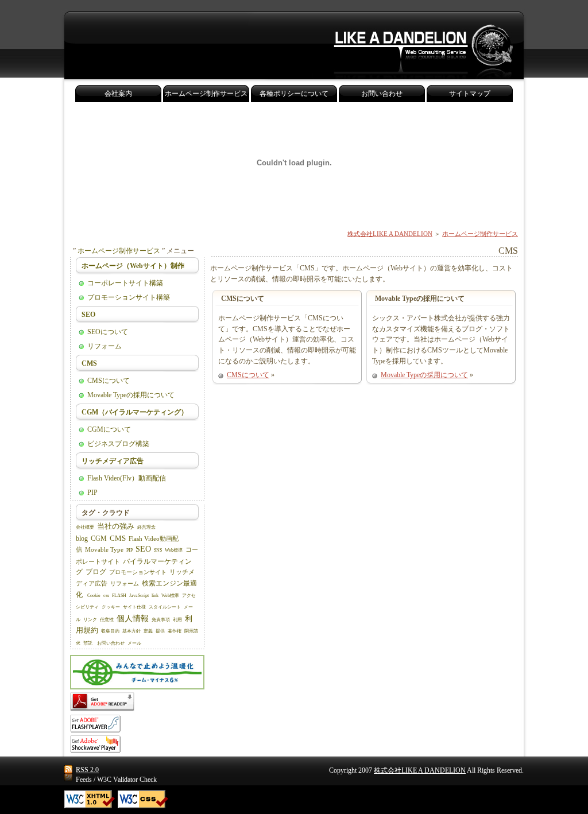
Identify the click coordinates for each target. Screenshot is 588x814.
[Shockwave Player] (95, 751)
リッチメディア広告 (113, 461)
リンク (90, 619)
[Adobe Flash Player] (95, 730)
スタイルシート (165, 607)
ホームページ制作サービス (480, 233)
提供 (160, 631)
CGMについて (109, 429)
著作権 (174, 631)
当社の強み (115, 526)
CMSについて (248, 375)
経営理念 (146, 527)
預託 (87, 643)
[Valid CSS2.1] (143, 799)
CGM (99, 538)
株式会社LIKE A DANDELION (389, 233)
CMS (89, 363)
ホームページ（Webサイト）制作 (133, 266)
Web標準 (174, 550)
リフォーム (104, 346)
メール (134, 643)
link (155, 595)
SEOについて (107, 332)
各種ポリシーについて (294, 94)
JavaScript (139, 595)
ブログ (96, 572)
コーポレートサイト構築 (125, 283)
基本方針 (131, 631)
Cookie (93, 595)
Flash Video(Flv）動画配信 (126, 478)
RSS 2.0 (87, 770)
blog (82, 538)
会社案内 (118, 94)
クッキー (111, 607)
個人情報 (133, 618)
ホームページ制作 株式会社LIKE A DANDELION (423, 45)
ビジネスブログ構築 (118, 444)
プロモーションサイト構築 (128, 297)
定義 (148, 631)
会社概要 (85, 527)
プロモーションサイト (138, 572)
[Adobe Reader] (102, 709)
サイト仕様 (134, 607)
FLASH (119, 595)
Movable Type (104, 549)
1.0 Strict (89, 799)
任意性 (107, 619)
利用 (177, 619)
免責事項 (161, 619)
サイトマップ (469, 94)
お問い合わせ (111, 643)
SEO (88, 315)
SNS (158, 550)
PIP (92, 493)
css (106, 595)
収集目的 (110, 631)
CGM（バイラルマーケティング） (135, 412)
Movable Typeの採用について (424, 375)
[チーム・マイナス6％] (137, 687)
